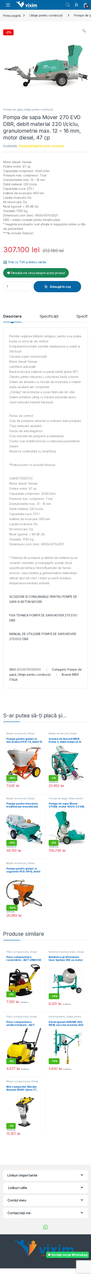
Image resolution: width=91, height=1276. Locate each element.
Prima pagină (12, 15)
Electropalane (57, 1016)
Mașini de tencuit (16, 733)
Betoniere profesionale (62, 951)
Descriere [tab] (12, 316)
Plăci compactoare (17, 951)
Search (67, 5)
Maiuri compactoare (18, 1081)
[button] (84, 30)
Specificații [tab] (49, 316)
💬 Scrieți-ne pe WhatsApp (67, 1255)
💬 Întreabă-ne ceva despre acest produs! (36, 273)
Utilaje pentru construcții (46, 15)
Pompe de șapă (12, 109)
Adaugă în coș (60, 286)
